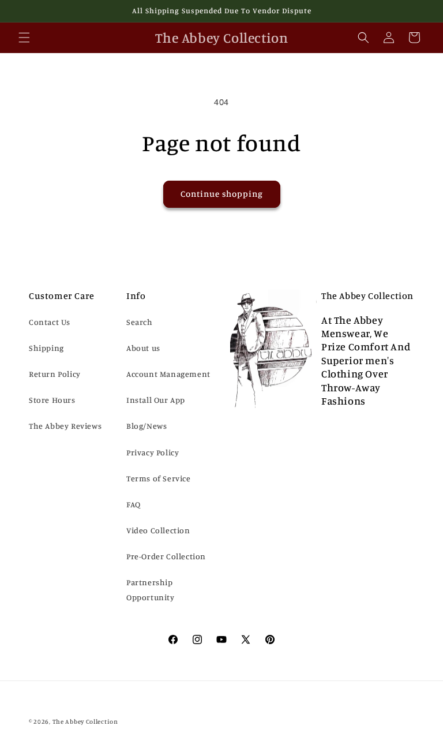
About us (143, 348)
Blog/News (146, 426)
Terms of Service (158, 478)
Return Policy (55, 374)
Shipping (46, 348)
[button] (24, 37)
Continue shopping (222, 193)
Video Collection (158, 530)
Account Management (168, 374)
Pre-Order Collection (166, 556)
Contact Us (49, 322)
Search (139, 322)
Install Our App (155, 400)
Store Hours (52, 400)
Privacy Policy (152, 452)
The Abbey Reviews (65, 426)
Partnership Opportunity (150, 589)
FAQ (133, 504)
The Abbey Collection (85, 721)
